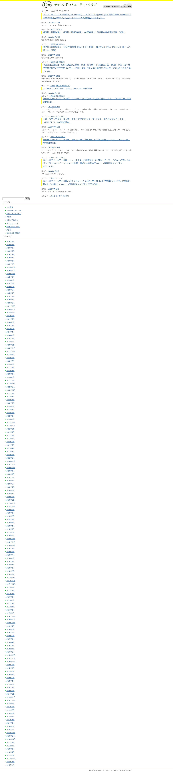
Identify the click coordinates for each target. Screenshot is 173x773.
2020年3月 (10, 490)
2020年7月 (10, 477)
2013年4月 (10, 752)
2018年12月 (10, 539)
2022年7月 (10, 400)
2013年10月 (10, 739)
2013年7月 (10, 746)
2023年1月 (10, 380)
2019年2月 (10, 532)
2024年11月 (10, 309)
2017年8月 (10, 590)
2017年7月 (10, 594)
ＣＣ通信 (9, 207)
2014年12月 (10, 694)
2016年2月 (10, 649)
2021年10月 (10, 429)
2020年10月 (10, 468)
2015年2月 (10, 687)
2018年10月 (10, 545)
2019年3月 (10, 529)
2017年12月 (10, 578)
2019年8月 (10, 513)
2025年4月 (10, 293)
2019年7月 (10, 516)
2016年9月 (10, 626)
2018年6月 (10, 558)
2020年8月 (10, 474)
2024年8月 (10, 319)
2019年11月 (10, 503)
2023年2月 (10, 377)
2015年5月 (10, 678)
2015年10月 (10, 662)
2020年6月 (10, 481)
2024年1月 (10, 342)
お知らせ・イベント (13, 210)
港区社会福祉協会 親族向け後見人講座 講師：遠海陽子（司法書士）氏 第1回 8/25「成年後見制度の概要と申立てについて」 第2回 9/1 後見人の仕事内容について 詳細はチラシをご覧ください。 (87, 68)
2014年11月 (10, 697)
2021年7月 (10, 439)
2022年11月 (10, 387)
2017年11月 (10, 581)
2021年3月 (10, 452)
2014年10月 (10, 700)
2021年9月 (10, 432)
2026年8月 (10, 241)
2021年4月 (10, 448)
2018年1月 (10, 574)
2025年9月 (10, 277)
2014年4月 (10, 720)
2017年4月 (10, 603)
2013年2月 (10, 755)
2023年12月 (10, 345)
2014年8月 (10, 707)
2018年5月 (10, 561)
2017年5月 (10, 600)
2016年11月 (10, 620)
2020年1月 (10, 497)
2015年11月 (10, 658)
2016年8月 (10, 629)
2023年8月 (10, 358)
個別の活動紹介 (12, 220)
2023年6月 (10, 364)
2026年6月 (10, 248)
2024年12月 (10, 306)
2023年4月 (10, 371)
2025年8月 (10, 280)
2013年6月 (10, 749)
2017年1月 (10, 613)
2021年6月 (10, 442)
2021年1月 (10, 458)
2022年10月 (10, 390)
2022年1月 (10, 419)
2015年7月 (10, 671)
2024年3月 (10, 335)
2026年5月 (10, 251)
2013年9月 (10, 742)
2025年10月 (10, 274)
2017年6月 (10, 597)
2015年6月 (10, 675)
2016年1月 (10, 652)
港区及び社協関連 (57, 44)
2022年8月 (10, 397)
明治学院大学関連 (13, 227)
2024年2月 (10, 338)
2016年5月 (10, 639)
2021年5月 (10, 445)
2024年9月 (10, 316)
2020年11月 (10, 464)
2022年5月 (10, 406)
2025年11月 (10, 271)
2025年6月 (10, 287)
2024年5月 (10, 329)
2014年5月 (10, 717)
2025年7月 (10, 283)
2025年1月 (10, 303)
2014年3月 (10, 723)
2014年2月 (10, 726)
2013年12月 (10, 733)
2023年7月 (10, 361)
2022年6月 (10, 403)
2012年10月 (10, 759)
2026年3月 (10, 258)
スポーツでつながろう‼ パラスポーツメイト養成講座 (67, 88)
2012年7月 (10, 762)
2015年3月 (10, 684)
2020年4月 (10, 487)
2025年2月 (10, 300)
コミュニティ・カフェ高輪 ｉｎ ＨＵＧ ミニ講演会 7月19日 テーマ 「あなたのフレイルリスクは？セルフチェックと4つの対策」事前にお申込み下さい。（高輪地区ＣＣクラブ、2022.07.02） (86, 163)
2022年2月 (10, 416)
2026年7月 (10, 245)
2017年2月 (10, 610)
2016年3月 (10, 645)
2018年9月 (10, 548)
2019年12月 (10, 500)
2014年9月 (10, 704)
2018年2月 (10, 571)
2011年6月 (10, 765)
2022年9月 (10, 393)
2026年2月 (10, 261)
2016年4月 (10, 642)
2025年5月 (10, 290)
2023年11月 (10, 348)
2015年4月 (10, 681)
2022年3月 (10, 413)
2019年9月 (10, 510)
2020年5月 (10, 484)
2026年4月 (10, 254)
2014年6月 (10, 713)
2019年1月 (10, 536)
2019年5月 (10, 523)
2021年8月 (10, 435)
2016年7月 (10, 632)
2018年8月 (10, 552)
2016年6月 (10, 636)
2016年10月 (10, 623)
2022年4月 (10, 410)
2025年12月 (10, 267)
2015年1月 (10, 691)
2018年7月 (10, 555)
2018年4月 (10, 565)
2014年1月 (10, 729)
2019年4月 (10, 526)
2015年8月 (10, 668)
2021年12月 (10, 422)
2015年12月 (10, 655)
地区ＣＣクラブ (56, 30)
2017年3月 (10, 607)
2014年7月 (10, 710)
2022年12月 (10, 384)
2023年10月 (10, 351)
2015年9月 (10, 665)
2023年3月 (10, 374)
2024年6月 (10, 325)
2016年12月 (10, 616)
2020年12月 (10, 461)
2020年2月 (10, 494)
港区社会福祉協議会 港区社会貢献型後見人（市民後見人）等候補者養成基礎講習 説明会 (84, 32)
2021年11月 (10, 426)
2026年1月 (10, 264)
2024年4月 (10, 332)
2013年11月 (10, 736)
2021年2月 (10, 455)
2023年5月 (10, 367)
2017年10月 (10, 584)
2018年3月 (10, 568)
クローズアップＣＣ (57, 116)
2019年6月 (10, 519)
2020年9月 (10, 471)
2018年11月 (10, 542)
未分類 (52, 86)
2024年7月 (10, 322)
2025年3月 (10, 296)
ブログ (8, 217)
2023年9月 (10, 355)
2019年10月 (10, 506)
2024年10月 (10, 313)
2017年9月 (10, 587)
